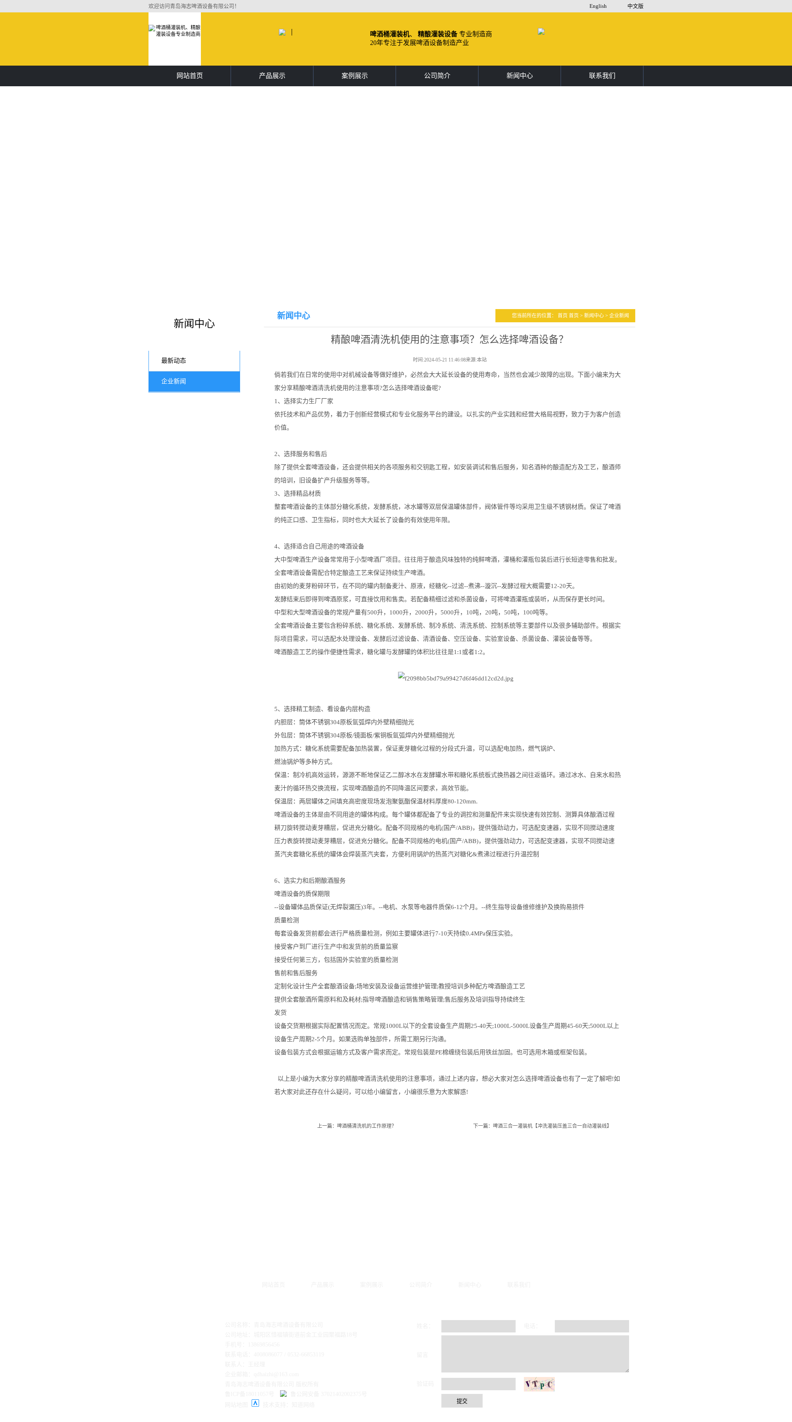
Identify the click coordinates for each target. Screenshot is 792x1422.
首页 (563, 316)
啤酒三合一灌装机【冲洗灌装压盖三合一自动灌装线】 (552, 1126)
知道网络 (303, 1405)
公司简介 (437, 75)
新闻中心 (520, 75)
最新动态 (173, 360)
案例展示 (355, 75)
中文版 (635, 6)
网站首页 (190, 75)
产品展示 (272, 75)
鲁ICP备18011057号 (249, 1394)
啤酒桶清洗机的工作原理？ (366, 1126)
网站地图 (236, 1405)
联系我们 (602, 75)
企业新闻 (173, 381)
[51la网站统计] (255, 1405)
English (598, 6)
